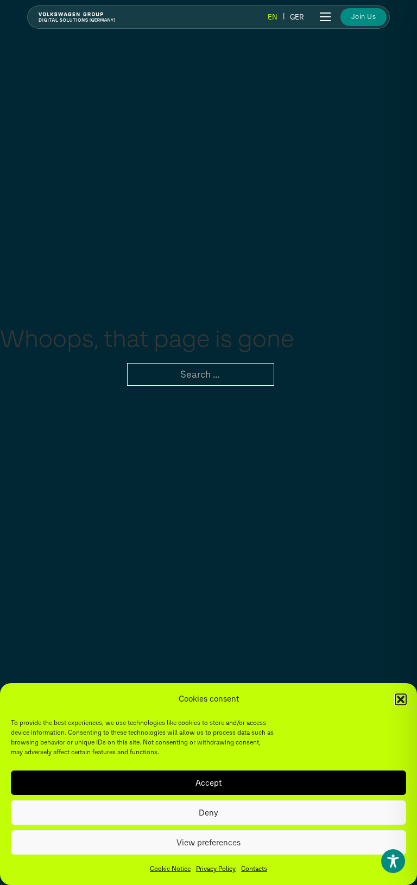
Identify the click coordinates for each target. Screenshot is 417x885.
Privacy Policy (216, 869)
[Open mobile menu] (325, 16)
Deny (208, 813)
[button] (400, 699)
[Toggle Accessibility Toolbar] (393, 861)
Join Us (363, 16)
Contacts (254, 869)
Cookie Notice (170, 869)
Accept (208, 783)
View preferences (208, 843)
